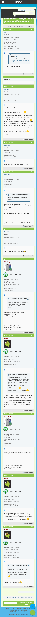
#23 (32, 142)
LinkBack (9, 26)
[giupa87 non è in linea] (7, 344)
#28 (32, 413)
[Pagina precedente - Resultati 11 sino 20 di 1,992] (24, 10)
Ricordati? (18, 16)
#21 (32, 29)
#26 (32, 259)
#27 (32, 335)
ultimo (30, 10)
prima (21, 10)
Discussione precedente (12, 597)
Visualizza (29, 26)
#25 (32, 229)
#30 (32, 526)
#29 (32, 475)
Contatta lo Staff (24, 602)
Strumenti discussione (19, 26)
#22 (32, 86)
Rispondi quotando (29, 73)
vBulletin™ (18, 610)
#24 (32, 171)
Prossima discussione (26, 597)
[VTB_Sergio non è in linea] (8, 267)
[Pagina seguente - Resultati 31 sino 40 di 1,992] (27, 10)
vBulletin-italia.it (24, 614)
